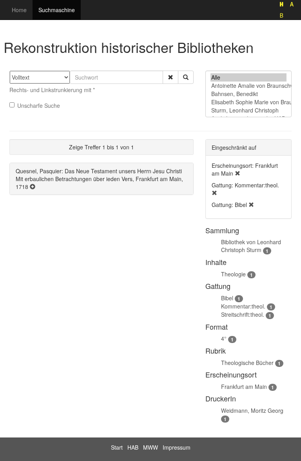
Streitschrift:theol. (242, 314)
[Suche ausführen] (186, 77)
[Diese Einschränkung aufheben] (237, 173)
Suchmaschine (56, 10)
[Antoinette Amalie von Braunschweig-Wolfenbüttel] (248, 86)
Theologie (233, 274)
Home (19, 10)
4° (224, 338)
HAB (132, 447)
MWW (150, 447)
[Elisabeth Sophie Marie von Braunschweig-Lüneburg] (248, 102)
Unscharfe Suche (38, 105)
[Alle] (248, 77)
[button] (170, 77)
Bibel (227, 298)
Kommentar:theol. (243, 306)
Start (117, 447)
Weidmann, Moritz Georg (252, 410)
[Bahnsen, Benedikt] (248, 94)
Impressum (176, 447)
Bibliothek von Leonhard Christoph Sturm (251, 246)
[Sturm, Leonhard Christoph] (248, 110)
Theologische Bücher (247, 363)
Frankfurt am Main (244, 386)
